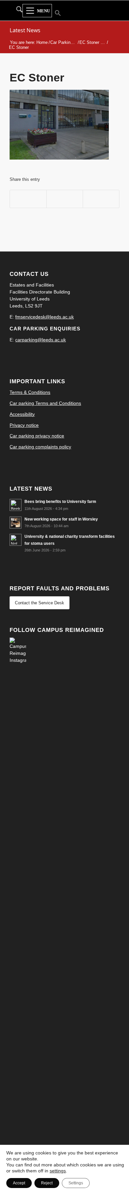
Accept (19, 1183)
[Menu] (37, 11)
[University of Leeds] (111, 10)
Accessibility (22, 414)
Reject (47, 1183)
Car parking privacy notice (37, 435)
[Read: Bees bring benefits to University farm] (16, 505)
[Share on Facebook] (28, 199)
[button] (53, 13)
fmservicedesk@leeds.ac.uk (44, 316)
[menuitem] (16, 11)
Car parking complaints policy (40, 446)
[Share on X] (65, 199)
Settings (75, 1183)
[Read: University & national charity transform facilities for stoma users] (16, 540)
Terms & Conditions (30, 392)
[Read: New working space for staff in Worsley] (16, 523)
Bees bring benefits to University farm (60, 501)
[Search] (16, 11)
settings (58, 1170)
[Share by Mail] (101, 199)
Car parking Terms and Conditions (45, 403)
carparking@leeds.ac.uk (40, 339)
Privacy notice (24, 425)
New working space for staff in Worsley (61, 519)
